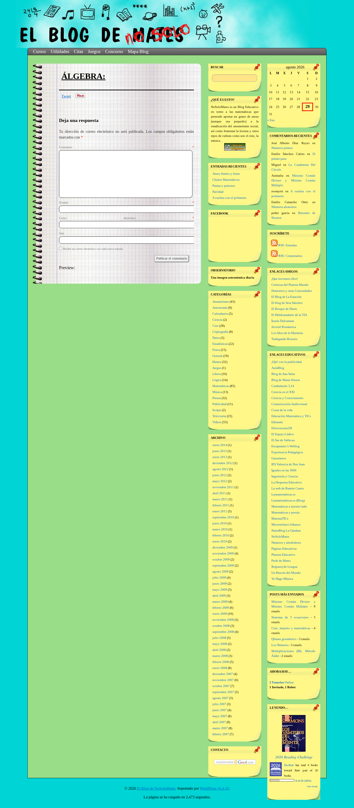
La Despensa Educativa (286, 482)
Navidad (217, 192)
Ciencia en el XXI (283, 392)
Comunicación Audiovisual (289, 404)
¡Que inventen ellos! (284, 278)
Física (216, 350)
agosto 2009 (220, 571)
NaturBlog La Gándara (286, 530)
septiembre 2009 (223, 565)
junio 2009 (219, 583)
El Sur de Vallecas (283, 440)
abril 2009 (219, 595)
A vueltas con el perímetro (229, 198)
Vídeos (217, 422)
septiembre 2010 (223, 517)
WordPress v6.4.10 (214, 788)
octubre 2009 (221, 559)
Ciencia (217, 319)
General (217, 356)
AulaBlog (277, 368)
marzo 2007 (220, 728)
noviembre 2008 (223, 619)
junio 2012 (219, 475)
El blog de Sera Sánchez (287, 303)
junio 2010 (219, 523)
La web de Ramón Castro (287, 488)
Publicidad (219, 404)
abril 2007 (219, 722)
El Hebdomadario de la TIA (289, 315)
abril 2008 (219, 650)
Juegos (94, 51)
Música (217, 392)
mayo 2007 (219, 716)
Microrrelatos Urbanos (286, 524)
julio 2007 (219, 704)
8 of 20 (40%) (303, 780)
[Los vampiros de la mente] (294, 751)
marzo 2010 (220, 529)
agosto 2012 (220, 469)
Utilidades (60, 51)
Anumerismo (220, 301)
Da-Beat (289, 765)
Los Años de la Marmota (287, 333)
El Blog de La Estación (286, 297)
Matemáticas (220, 386)
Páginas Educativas (284, 548)
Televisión (219, 416)
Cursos (39, 51)
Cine (215, 325)
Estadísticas (220, 344)
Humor (216, 362)
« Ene (271, 120)
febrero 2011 (220, 505)
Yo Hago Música (282, 579)
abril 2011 (219, 493)
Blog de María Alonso (285, 380)
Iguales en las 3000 (283, 470)
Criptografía (220, 332)
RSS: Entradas (287, 245)
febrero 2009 (220, 607)
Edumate (277, 422)
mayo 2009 (219, 589)
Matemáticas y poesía (285, 512)
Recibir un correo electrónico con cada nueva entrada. (93, 249)
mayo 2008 (219, 644)
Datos (216, 338)
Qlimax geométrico (283, 639)
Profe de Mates (281, 560)
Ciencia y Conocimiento (287, 398)
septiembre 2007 (223, 692)
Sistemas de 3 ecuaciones (289, 617)
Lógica (217, 380)
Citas (78, 51)
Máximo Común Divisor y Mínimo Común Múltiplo (293, 180)
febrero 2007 (220, 734)
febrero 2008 (220, 662)
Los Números (279, 645)
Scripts (216, 410)
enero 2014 (219, 445)
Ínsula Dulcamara (282, 321)
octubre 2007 (221, 686)
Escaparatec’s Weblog (285, 446)
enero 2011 (219, 511)
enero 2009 (219, 613)
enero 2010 (219, 541)
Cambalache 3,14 (282, 386)
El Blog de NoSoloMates (156, 788)
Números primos (282, 148)
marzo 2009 (220, 601)
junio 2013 (219, 451)
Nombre (126, 202)
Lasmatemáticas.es (283, 494)
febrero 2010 (220, 535)
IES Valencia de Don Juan (288, 464)
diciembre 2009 (222, 547)
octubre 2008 (221, 626)
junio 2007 (219, 710)
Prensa (216, 398)
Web (61, 233)
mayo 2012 (219, 481)
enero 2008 (219, 668)
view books (312, 786)
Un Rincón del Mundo (286, 572)
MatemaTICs (279, 518)
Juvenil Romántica (283, 327)
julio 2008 (219, 638)
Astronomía (220, 307)
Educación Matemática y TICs (291, 416)
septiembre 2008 (223, 632)
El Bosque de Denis (284, 309)
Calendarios (220, 313)
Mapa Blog (138, 51)
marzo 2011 (220, 499)
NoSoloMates (280, 536)
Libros (216, 374)
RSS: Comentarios (290, 256)
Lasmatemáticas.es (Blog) (288, 500)
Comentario (126, 147)
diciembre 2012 (222, 463)
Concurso (114, 51)
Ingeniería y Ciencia (284, 476)
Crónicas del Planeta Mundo (289, 285)
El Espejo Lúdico (282, 434)
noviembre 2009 (223, 553)
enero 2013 (219, 457)
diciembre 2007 (222, 674)
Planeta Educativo (283, 554)
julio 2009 (219, 577)
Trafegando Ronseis (284, 339)
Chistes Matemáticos (226, 179)
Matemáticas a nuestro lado (289, 506)
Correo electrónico (126, 218)
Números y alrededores (286, 542)
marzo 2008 (220, 656)
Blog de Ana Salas (283, 374)
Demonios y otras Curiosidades (291, 291)
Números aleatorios (283, 207)
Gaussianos (278, 458)
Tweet (66, 96)
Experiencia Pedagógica (287, 452)
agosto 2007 (220, 698)
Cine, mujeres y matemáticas (290, 628)
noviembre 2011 (223, 487)
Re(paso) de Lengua (284, 566)
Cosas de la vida (282, 410)
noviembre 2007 (223, 680)
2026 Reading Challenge (294, 756)
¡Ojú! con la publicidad (286, 362)
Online (281, 682)
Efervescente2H (281, 428)
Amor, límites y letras (226, 173)
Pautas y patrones (223, 185)
